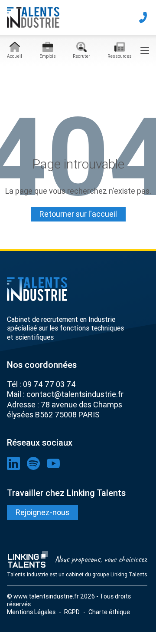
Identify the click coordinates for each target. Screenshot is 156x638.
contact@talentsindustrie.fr (75, 394)
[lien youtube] (53, 463)
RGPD (72, 612)
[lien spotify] (33, 463)
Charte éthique (109, 612)
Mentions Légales (31, 612)
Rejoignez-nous (42, 512)
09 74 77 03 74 (49, 384)
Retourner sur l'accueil (78, 214)
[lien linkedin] (13, 463)
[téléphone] (143, 17)
